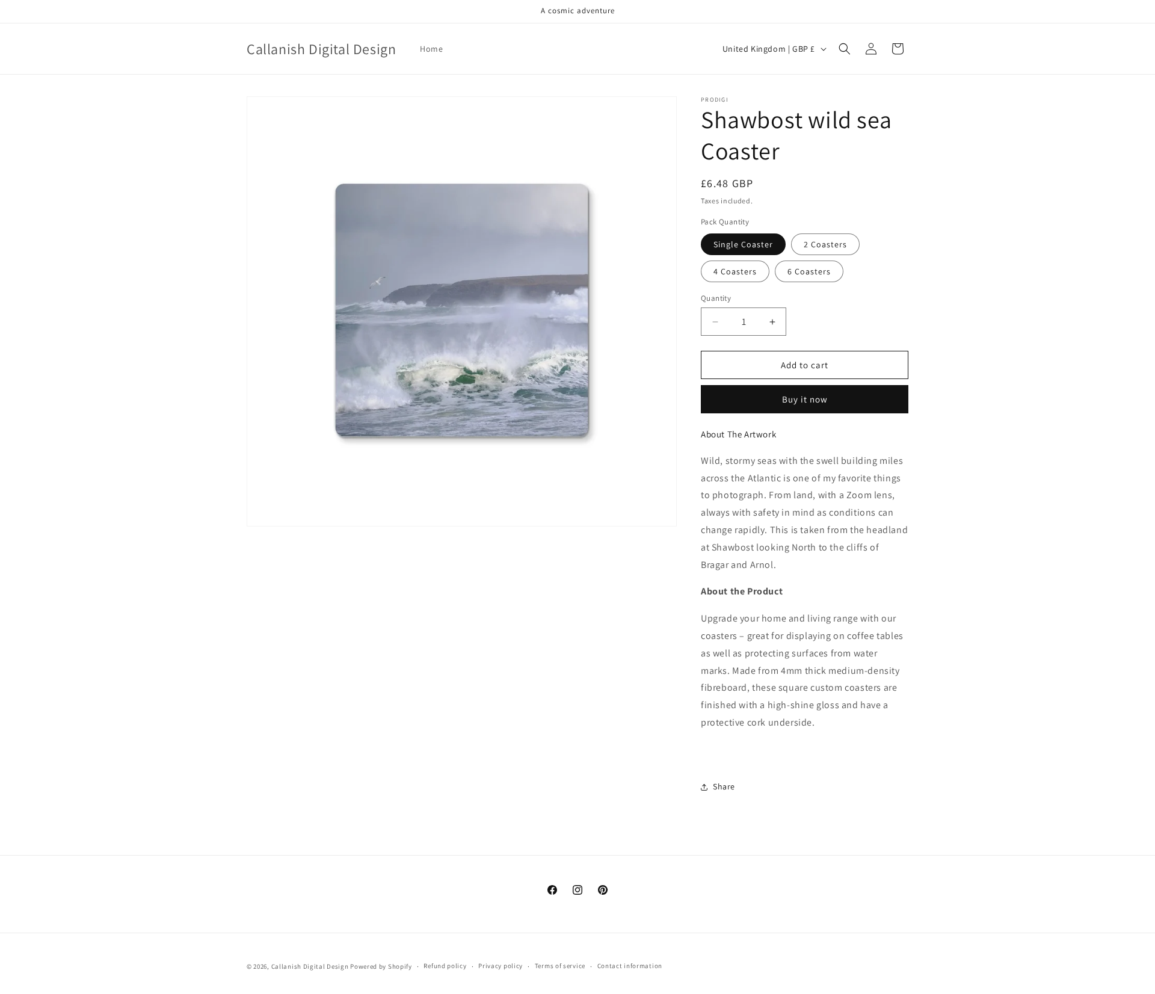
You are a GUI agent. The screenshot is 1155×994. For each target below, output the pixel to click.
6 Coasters (809, 271)
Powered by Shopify (381, 966)
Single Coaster (743, 244)
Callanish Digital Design (310, 966)
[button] (844, 49)
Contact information (629, 966)
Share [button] (724, 786)
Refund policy (445, 966)
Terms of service (560, 966)
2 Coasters (825, 244)
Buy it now (805, 399)
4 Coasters (735, 271)
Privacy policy (500, 966)
